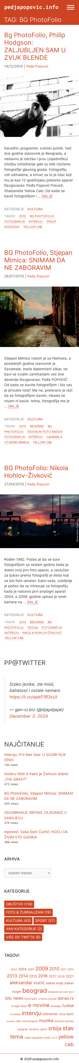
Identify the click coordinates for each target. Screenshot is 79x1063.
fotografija (15, 221)
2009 (41, 968)
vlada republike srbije (37, 1037)
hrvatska (15, 1014)
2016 (43, 976)
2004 (22, 969)
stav (68, 1028)
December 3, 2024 (28, 716)
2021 (70, 976)
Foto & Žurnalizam (24, 912)
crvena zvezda (47, 998)
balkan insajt (54, 983)
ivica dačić (66, 1014)
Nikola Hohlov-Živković (42, 632)
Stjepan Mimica (17, 442)
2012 (70, 969)
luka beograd (30, 1021)
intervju (36, 221)
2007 (31, 969)
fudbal (68, 1005)
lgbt (18, 1021)
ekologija (56, 1006)
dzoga (33, 627)
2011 (63, 969)
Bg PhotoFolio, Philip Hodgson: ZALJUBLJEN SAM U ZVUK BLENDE (35, 46)
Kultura (35, 209)
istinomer (50, 1014)
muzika (46, 1020)
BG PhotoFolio (42, 216)
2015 (33, 976)
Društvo (14, 904)
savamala (54, 437)
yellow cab (32, 226)
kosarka (11, 1021)
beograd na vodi (58, 991)
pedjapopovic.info (31, 7)
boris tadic (30, 998)
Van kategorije (21, 929)
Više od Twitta (20, 937)
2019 (61, 976)
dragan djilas (19, 1006)
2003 (14, 969)
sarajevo (34, 1029)
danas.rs (66, 998)
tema (16, 1036)
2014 (23, 976)
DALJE (47, 196)
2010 (22, 216)
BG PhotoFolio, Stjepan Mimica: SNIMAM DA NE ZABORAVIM (38, 260)
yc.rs (54, 1037)
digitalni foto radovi (45, 431)
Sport (41, 921)
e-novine (39, 1005)
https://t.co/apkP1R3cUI (33, 696)
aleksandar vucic (27, 982)
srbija (55, 1028)
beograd (37, 426)
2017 (52, 976)
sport (43, 1029)
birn (71, 991)
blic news (14, 998)
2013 (12, 976)
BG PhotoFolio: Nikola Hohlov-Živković (36, 471)
